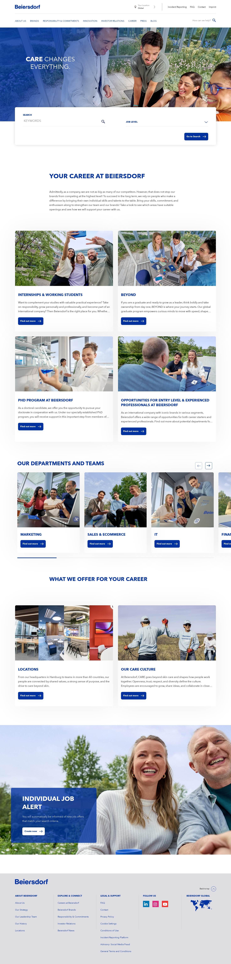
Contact (202, 7)
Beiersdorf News (66, 931)
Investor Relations (66, 924)
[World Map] (201, 905)
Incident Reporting (177, 7)
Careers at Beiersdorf (68, 903)
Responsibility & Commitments (73, 917)
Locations (20, 931)
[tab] (18, 558)
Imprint (212, 7)
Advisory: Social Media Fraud (115, 944)
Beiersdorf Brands (67, 910)
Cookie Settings (108, 924)
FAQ (192, 7)
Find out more (30, 544)
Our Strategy (21, 910)
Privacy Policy (107, 917)
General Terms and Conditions (115, 951)
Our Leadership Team (26, 917)
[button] (198, 465)
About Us (20, 903)
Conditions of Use (109, 931)
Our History (21, 924)
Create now (31, 831)
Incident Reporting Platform (114, 937)
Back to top (204, 889)
